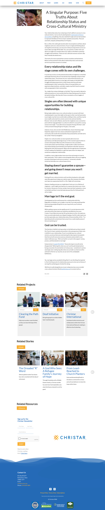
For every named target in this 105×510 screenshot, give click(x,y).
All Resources (21, 408)
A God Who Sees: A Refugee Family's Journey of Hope (52, 372)
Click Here (24, 453)
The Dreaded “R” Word (28, 370)
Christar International (74, 315)
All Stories (21, 347)
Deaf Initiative (51, 314)
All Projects (21, 288)
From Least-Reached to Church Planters (76, 371)
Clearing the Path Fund (28, 315)
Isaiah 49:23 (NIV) (59, 244)
